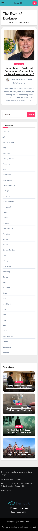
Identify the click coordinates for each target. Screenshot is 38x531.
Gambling (6, 234)
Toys (4, 325)
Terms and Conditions (10, 527)
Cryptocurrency (9, 185)
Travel (5, 331)
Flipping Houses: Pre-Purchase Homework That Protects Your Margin (19, 388)
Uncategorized (8, 336)
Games (5, 239)
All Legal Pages (13, 522)
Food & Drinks (8, 229)
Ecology (6, 191)
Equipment (7, 207)
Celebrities (7, 175)
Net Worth (6, 288)
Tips (4, 320)
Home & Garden (9, 250)
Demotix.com (19, 508)
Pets (4, 299)
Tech (4, 315)
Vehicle (5, 342)
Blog (4, 148)
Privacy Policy (25, 522)
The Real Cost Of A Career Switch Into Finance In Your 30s (19, 432)
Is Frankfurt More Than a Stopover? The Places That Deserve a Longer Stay (19, 455)
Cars (4, 169)
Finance (6, 223)
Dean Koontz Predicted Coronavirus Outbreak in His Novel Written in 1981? (19, 71)
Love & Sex (7, 266)
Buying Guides (8, 159)
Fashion (6, 218)
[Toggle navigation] (2, 3)
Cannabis (6, 164)
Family (5, 212)
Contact (32, 527)
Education (7, 196)
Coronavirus (19, 64)
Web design (7, 347)
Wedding (6, 352)
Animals (6, 132)
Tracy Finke (14, 79)
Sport (5, 309)
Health (5, 245)
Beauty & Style (8, 142)
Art (4, 137)
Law (4, 255)
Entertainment (8, 202)
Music (5, 282)
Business (6, 153)
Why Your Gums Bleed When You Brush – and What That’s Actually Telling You (19, 410)
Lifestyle (6, 261)
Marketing (6, 272)
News (5, 293)
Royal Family (7, 304)
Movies (5, 277)
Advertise (24, 527)
